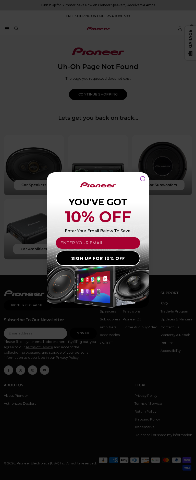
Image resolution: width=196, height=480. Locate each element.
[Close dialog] (142, 178)
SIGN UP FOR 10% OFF (98, 258)
